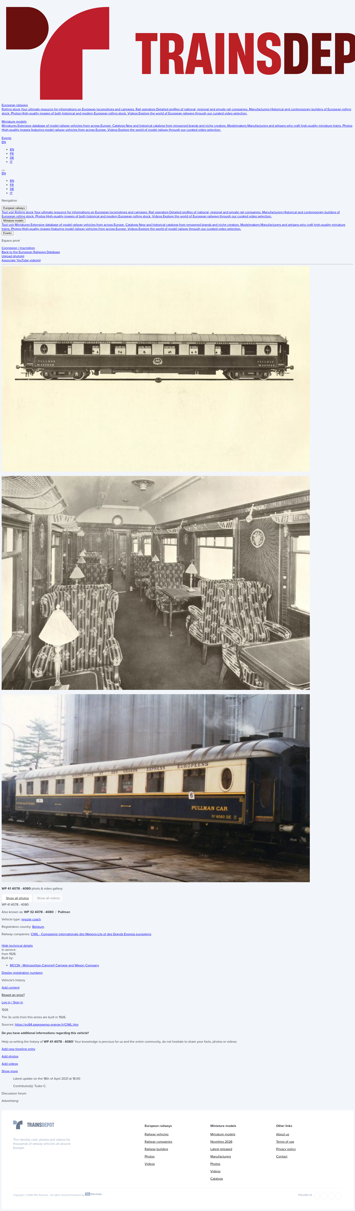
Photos (149, 1156)
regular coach (31, 919)
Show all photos (17, 898)
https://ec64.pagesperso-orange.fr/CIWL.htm (46, 1025)
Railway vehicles (156, 1134)
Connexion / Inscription (18, 248)
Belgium (38, 927)
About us (282, 1134)
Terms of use (285, 1142)
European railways (15, 105)
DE (12, 158)
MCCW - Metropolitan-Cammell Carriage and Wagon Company (54, 965)
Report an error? (13, 995)
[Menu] (3, 170)
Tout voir (8, 212)
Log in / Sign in (12, 1002)
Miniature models (14, 122)
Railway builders (156, 1149)
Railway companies (158, 1142)
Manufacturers (220, 1156)
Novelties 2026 (221, 1142)
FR (12, 154)
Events (6, 138)
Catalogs (216, 1179)
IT (11, 162)
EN (4, 142)
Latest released (221, 1149)
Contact (281, 1156)
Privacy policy (286, 1149)
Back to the (31, 252)
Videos (150, 1164)
